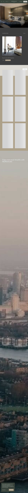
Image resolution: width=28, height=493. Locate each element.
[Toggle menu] (1, 1)
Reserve (25, 1)
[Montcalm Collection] (14, 1)
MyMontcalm (21, 1)
